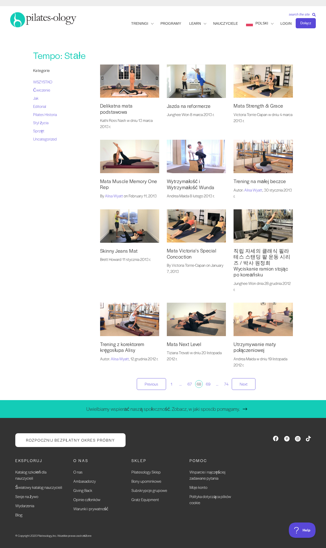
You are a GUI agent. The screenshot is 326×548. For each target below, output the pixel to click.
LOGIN (286, 23)
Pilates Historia (45, 114)
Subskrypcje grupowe (149, 490)
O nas (78, 472)
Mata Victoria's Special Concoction (191, 253)
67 (189, 384)
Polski (261, 23)
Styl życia (40, 122)
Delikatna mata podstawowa (116, 108)
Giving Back (82, 490)
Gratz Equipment (145, 499)
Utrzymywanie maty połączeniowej (255, 347)
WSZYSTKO (42, 81)
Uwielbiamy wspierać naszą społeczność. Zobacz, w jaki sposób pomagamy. (163, 408)
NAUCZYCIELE (225, 23)
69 (208, 384)
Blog (18, 514)
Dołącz (305, 23)
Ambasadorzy (84, 481)
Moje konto (198, 487)
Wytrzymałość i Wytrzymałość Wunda (190, 184)
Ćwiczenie (41, 90)
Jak (35, 98)
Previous (151, 384)
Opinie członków (86, 499)
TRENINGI (139, 23)
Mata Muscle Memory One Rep (128, 184)
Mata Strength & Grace (258, 105)
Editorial (39, 106)
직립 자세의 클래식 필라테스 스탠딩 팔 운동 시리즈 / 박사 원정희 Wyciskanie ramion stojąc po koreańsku (262, 262)
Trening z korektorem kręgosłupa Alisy (122, 347)
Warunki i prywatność (90, 508)
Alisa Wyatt (114, 195)
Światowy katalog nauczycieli (38, 487)
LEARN (195, 23)
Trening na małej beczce (260, 181)
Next (244, 384)
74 (226, 384)
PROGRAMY (170, 23)
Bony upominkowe (146, 481)
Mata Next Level (184, 344)
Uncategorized (45, 139)
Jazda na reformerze (189, 106)
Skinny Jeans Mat (119, 250)
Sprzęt (38, 130)
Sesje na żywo (26, 496)
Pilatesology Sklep (146, 472)
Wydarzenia (24, 505)
